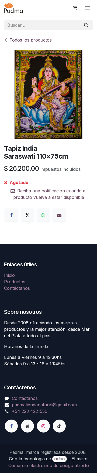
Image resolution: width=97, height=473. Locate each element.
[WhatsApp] (43, 215)
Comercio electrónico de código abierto (48, 465)
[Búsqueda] (86, 25)
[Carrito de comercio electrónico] (74, 7)
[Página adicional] (27, 426)
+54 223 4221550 (29, 411)
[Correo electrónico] (59, 215)
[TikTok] (59, 426)
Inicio (9, 275)
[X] (27, 215)
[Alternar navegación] (87, 7)
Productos (14, 281)
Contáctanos (17, 288)
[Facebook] (11, 215)
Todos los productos (30, 40)
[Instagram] (43, 426)
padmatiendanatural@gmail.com (44, 404)
